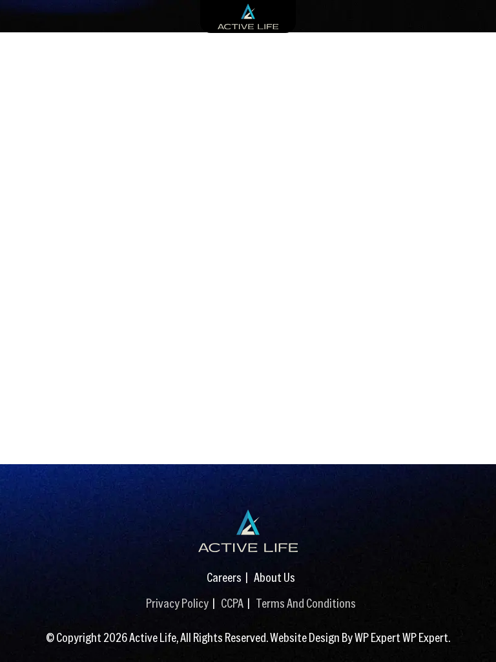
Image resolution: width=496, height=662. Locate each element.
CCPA (232, 603)
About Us (274, 577)
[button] (473, 633)
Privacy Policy (177, 603)
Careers (224, 577)
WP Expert (425, 637)
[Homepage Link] (248, 530)
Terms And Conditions (306, 603)
